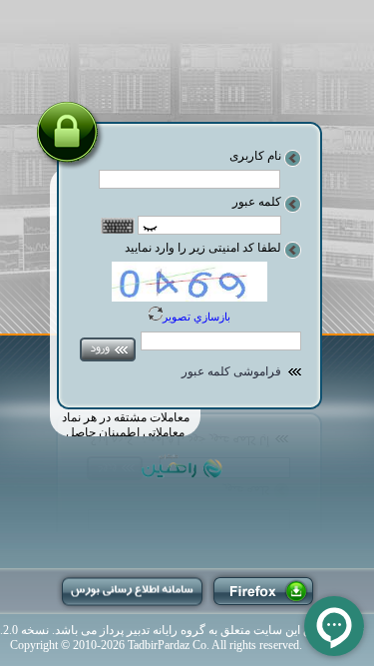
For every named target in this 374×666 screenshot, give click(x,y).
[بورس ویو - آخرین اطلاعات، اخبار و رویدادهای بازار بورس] (132, 591)
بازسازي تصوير (196, 317)
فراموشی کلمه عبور (231, 371)
